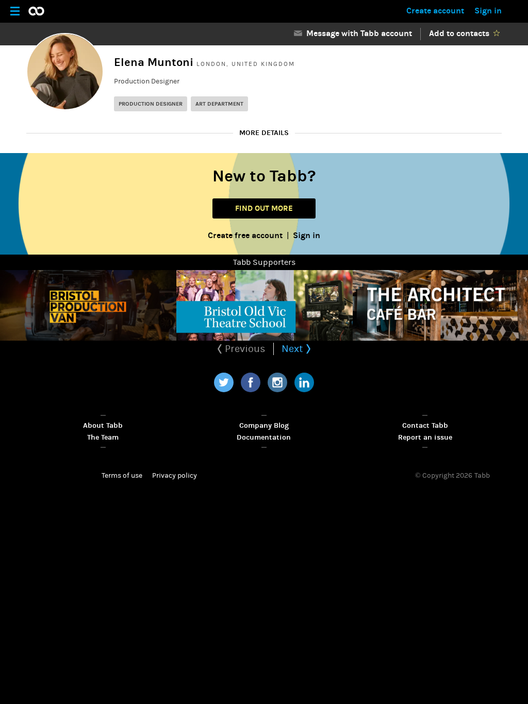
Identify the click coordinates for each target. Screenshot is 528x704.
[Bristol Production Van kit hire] (88, 305)
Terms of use (122, 476)
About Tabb (103, 425)
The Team (103, 437)
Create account (435, 10)
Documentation (264, 437)
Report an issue (425, 437)
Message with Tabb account (357, 33)
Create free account (245, 235)
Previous (244, 349)
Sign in (488, 10)
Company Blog (264, 425)
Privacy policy (174, 476)
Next (294, 349)
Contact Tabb (425, 425)
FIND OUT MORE (264, 208)
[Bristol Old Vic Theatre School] (264, 305)
